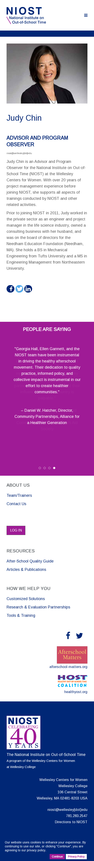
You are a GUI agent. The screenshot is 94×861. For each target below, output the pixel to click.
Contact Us (16, 504)
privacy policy (36, 850)
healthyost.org (75, 692)
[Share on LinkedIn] (27, 289)
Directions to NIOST (71, 822)
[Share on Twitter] (19, 289)
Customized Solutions (26, 599)
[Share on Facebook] (10, 289)
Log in (16, 530)
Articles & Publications (26, 569)
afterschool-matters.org (68, 667)
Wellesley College (23, 767)
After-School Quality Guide (30, 561)
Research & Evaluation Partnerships (38, 607)
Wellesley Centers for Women (53, 761)
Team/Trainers (19, 495)
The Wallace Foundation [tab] (45, 468)
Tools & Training (21, 615)
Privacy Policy (76, 856)
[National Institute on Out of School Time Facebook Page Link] (68, 636)
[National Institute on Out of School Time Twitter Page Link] (79, 636)
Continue (63, 846)
